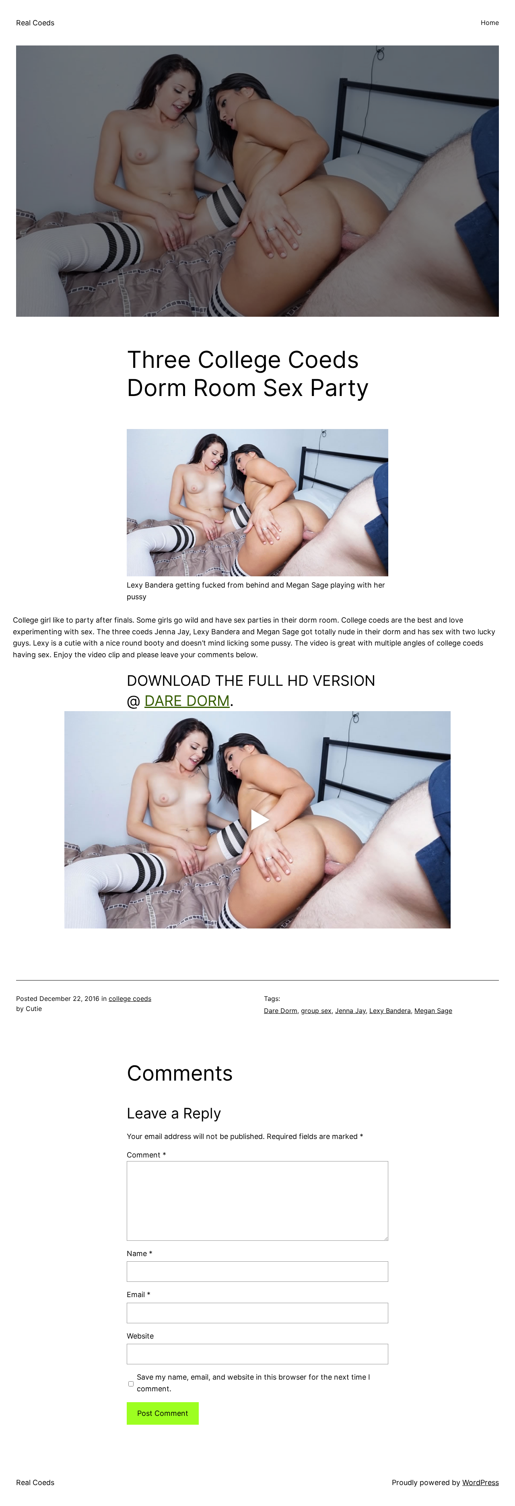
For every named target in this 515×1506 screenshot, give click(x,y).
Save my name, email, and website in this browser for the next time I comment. (253, 1383)
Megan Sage (433, 1011)
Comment (146, 1155)
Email (138, 1294)
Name (139, 1253)
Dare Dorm (280, 1011)
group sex (316, 1011)
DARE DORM (187, 701)
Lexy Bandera (390, 1011)
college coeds (130, 998)
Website (140, 1336)
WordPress (480, 1482)
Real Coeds (35, 23)
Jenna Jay (350, 1011)
